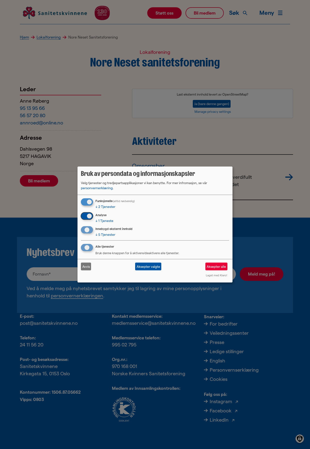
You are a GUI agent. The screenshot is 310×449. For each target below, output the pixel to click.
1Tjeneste (104, 220)
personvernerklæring (97, 188)
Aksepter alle (216, 266)
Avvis (86, 266)
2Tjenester (105, 206)
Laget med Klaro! (216, 275)
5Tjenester (105, 235)
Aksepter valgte (148, 266)
